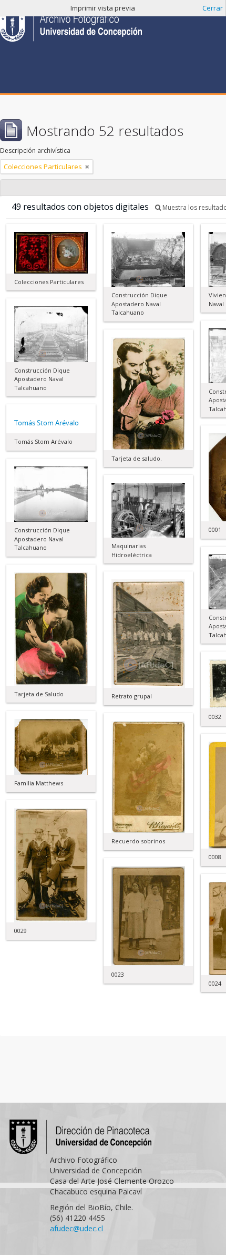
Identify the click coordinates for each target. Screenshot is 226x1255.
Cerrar (212, 8)
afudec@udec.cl (76, 1228)
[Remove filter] (87, 166)
